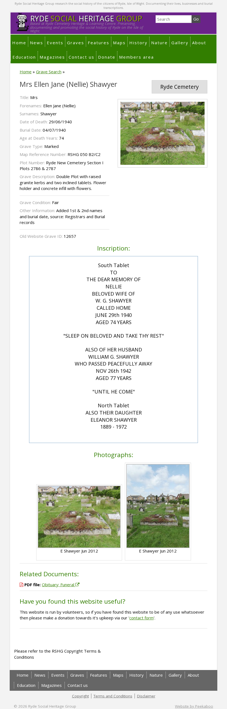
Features (98, 42)
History (138, 42)
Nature (159, 42)
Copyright (80, 696)
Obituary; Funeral (58, 584)
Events (55, 42)
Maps (119, 42)
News (36, 42)
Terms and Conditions (113, 696)
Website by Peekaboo (194, 706)
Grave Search (48, 71)
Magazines (52, 57)
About (199, 42)
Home (19, 42)
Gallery (180, 42)
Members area (136, 57)
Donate (106, 57)
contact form (141, 618)
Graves (75, 42)
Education (24, 57)
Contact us (81, 57)
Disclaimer (146, 696)
